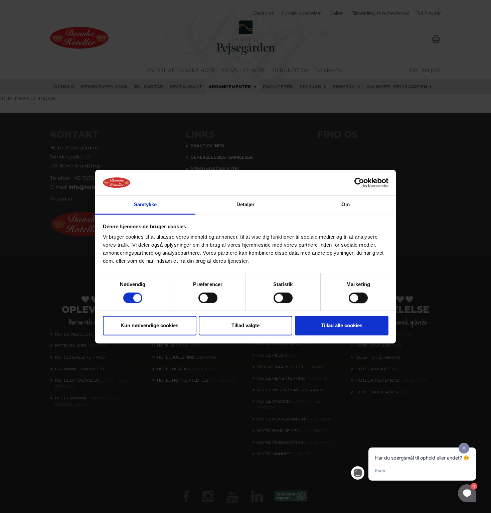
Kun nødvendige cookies (149, 326)
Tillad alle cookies (341, 326)
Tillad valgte (245, 326)
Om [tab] (345, 205)
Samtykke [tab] (145, 205)
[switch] (207, 297)
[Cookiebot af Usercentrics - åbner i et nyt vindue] (359, 182)
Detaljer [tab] (245, 205)
